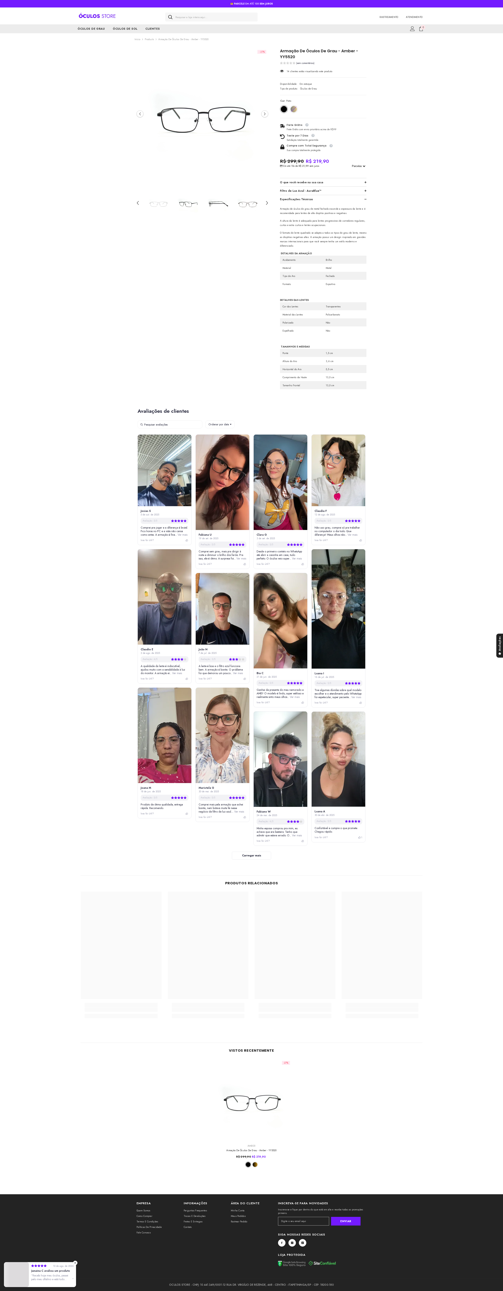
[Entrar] (412, 28)
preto (248, 1165)
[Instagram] (292, 1243)
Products (149, 39)
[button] (140, 114)
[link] (121, 1009)
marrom (255, 1165)
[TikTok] (302, 1243)
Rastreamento (389, 17)
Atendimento (414, 17)
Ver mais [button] (182, 535)
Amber (251, 1146)
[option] (202, 114)
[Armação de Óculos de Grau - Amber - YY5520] (251, 1099)
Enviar (345, 1221)
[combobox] (215, 17)
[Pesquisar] (211, 17)
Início (137, 39)
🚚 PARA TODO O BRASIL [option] (251, 4)
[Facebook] (281, 1243)
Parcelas (357, 166)
